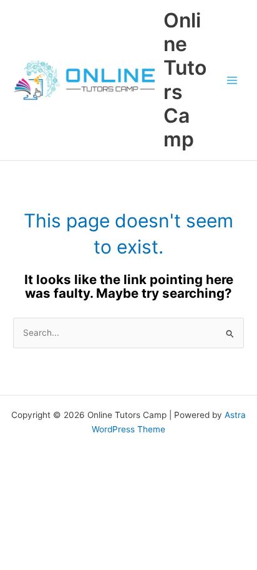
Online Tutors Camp (184, 79)
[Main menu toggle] (232, 80)
